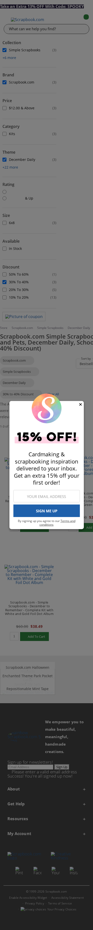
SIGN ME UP (46, 510)
